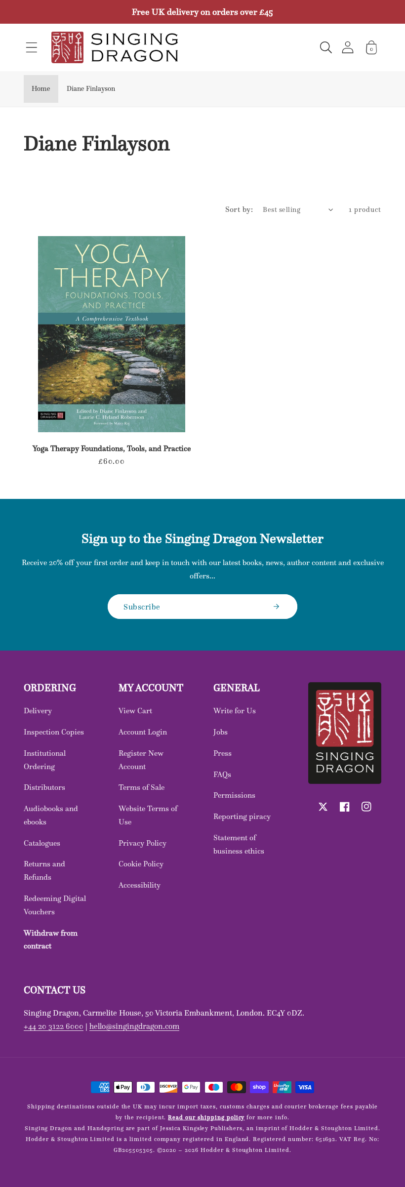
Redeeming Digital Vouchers (55, 905)
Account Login (143, 732)
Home (41, 88)
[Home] (114, 47)
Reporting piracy (242, 816)
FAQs (222, 774)
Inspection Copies (54, 732)
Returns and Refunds (44, 870)
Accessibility (140, 885)
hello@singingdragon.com (134, 1026)
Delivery (38, 710)
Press (222, 753)
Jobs (220, 732)
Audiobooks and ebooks (51, 815)
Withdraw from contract (51, 939)
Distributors (44, 787)
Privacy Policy (142, 843)
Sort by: (239, 209)
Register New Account (141, 759)
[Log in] (348, 47)
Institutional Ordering (45, 759)
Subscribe (142, 607)
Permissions (234, 795)
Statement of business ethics (238, 844)
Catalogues (42, 843)
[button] (32, 47)
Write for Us (234, 710)
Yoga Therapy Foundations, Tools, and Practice (112, 448)
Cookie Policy (141, 863)
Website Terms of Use (148, 815)
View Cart (135, 710)
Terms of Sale (141, 787)
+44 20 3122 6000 (53, 1026)
